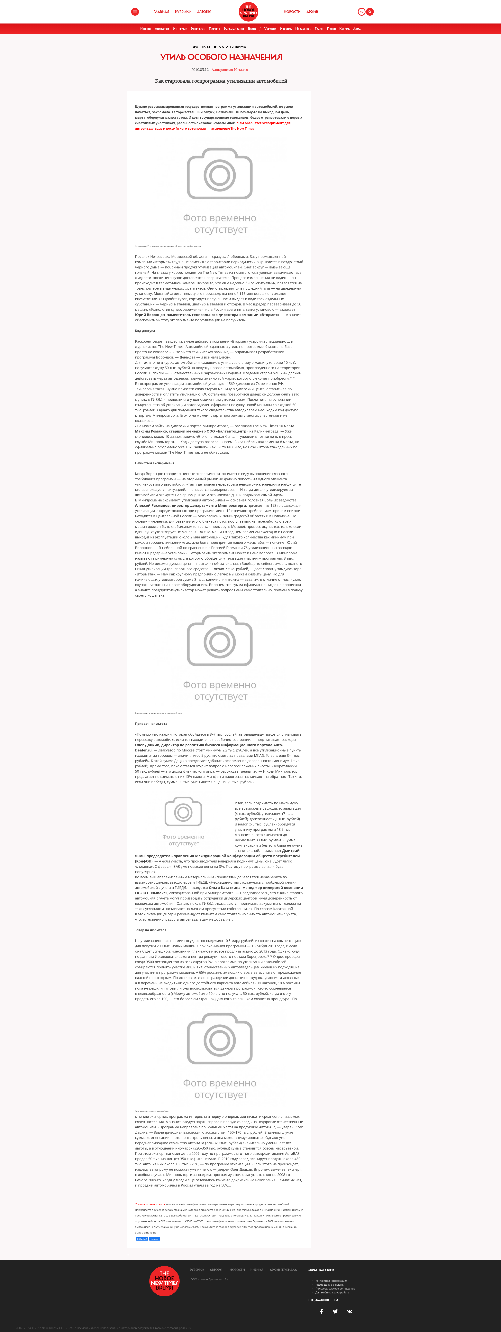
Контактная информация (331, 1280)
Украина (270, 29)
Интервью (180, 29)
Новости (292, 12)
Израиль (286, 29)
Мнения (256, 1270)
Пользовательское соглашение (335, 1288)
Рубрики (183, 12)
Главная (161, 12)
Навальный (303, 29)
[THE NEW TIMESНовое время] (248, 12)
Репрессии (198, 29)
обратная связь (321, 1270)
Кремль (344, 29)
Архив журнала (283, 1270)
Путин (331, 29)
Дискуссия (162, 29)
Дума (357, 29)
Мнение (145, 29)
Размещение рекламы (329, 1284)
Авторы (204, 12)
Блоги (252, 29)
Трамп (319, 29)
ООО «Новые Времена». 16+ (209, 1279)
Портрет (214, 29)
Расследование (234, 29)
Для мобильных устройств (332, 1292)
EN (361, 12)
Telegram (154, 1238)
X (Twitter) (142, 1238)
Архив (312, 12)
